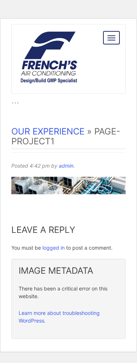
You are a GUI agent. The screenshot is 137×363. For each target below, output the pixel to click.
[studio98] (48, 66)
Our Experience (47, 131)
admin (66, 166)
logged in (53, 248)
